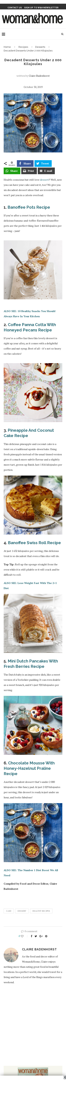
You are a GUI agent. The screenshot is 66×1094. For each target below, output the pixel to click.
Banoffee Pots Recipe (29, 207)
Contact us (15, 7)
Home (7, 47)
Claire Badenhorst (39, 75)
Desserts (40, 47)
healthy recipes (41, 911)
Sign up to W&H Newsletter (41, 7)
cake (8, 911)
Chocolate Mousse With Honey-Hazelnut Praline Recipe (29, 768)
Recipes (23, 47)
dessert (44, 179)
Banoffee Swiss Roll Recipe (34, 542)
